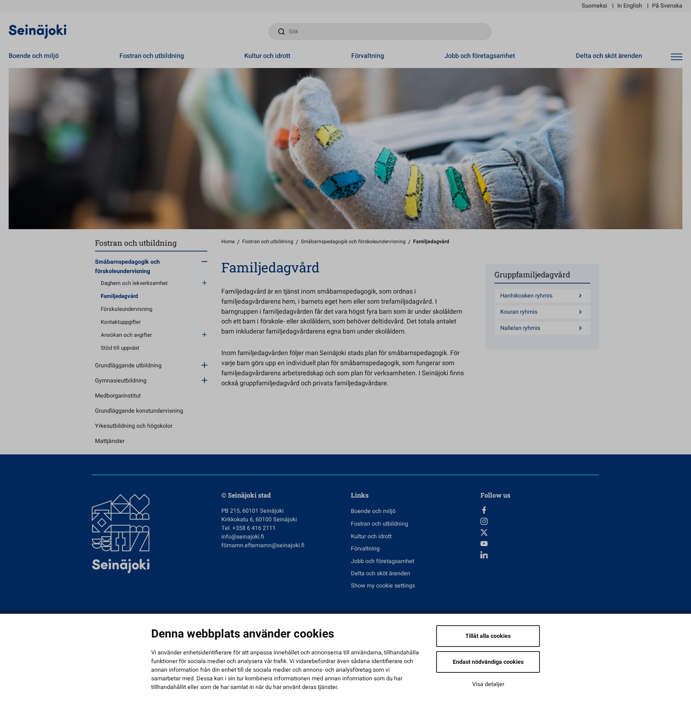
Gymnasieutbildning (120, 380)
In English (629, 5)
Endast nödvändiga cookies (488, 662)
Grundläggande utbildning (128, 365)
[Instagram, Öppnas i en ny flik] (539, 521)
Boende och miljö (34, 56)
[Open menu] (676, 57)
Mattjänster (110, 441)
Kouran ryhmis (518, 312)
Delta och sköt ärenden (609, 56)
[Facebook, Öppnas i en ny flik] (539, 510)
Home (228, 241)
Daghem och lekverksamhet (134, 283)
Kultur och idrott (267, 56)
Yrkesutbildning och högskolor (133, 426)
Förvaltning (367, 56)
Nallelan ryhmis (520, 328)
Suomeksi (594, 5)
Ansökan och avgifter (126, 335)
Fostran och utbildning (151, 56)
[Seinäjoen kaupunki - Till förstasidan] (38, 31)
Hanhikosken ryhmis (526, 296)
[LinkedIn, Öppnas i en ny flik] (539, 554)
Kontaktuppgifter (121, 322)
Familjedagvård (119, 296)
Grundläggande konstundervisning (139, 411)
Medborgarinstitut (118, 395)
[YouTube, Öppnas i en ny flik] (539, 543)
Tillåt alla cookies (488, 636)
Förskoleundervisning (126, 309)
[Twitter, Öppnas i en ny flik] (539, 532)
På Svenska (667, 5)
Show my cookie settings (383, 585)
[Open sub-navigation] (204, 261)
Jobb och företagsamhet (479, 56)
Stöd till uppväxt (120, 348)
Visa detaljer (488, 684)
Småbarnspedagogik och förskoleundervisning (127, 267)
